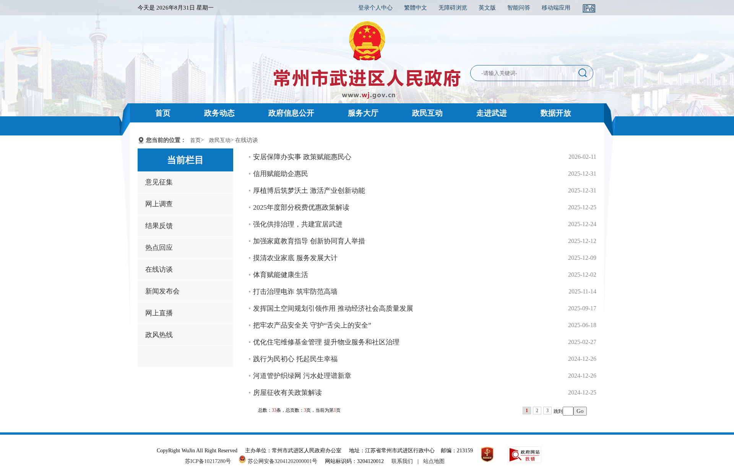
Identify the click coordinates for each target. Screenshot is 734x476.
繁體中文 (415, 8)
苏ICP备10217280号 (211, 461)
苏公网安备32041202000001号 (281, 461)
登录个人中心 (375, 8)
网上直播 (159, 313)
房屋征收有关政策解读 (287, 392)
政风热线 (159, 335)
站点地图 (434, 461)
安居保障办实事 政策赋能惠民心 (302, 157)
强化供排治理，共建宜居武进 (298, 224)
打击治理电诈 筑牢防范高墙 (295, 291)
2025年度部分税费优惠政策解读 (301, 207)
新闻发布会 (162, 291)
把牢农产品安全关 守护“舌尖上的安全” (312, 325)
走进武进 (491, 113)
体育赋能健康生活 (280, 275)
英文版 (487, 8)
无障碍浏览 (452, 8)
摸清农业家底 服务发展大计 (295, 258)
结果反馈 (159, 226)
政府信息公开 (291, 113)
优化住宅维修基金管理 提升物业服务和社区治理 (326, 342)
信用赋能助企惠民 (280, 174)
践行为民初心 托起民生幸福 (295, 359)
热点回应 (159, 247)
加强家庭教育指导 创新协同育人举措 (309, 241)
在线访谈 (159, 269)
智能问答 (518, 8)
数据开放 (556, 113)
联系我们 (402, 461)
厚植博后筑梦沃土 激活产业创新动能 (309, 190)
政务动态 (219, 113)
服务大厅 (363, 113)
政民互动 (427, 113)
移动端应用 (556, 8)
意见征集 (159, 182)
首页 (163, 113)
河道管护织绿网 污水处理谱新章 (302, 376)
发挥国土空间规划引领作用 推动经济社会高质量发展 (333, 308)
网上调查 (159, 204)
